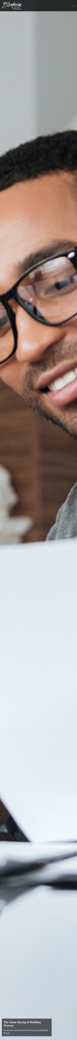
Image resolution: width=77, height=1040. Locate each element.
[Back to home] (12, 5)
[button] (74, 5)
